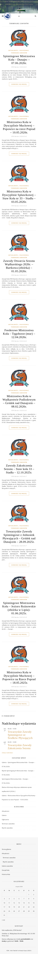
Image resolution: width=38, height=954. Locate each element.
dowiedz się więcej (19, 84)
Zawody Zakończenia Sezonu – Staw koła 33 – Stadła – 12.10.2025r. (19, 469)
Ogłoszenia (24, 50)
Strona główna (6, 849)
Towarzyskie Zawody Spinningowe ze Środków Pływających (20, 734)
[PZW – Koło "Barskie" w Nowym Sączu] (7, 16)
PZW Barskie (15, 67)
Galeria (4, 815)
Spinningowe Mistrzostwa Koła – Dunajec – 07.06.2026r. (19, 59)
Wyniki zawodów (7, 828)
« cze (3, 920)
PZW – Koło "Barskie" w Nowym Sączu (19, 1)
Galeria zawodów (7, 866)
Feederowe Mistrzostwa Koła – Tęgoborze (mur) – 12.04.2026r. (19, 334)
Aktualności (13, 50)
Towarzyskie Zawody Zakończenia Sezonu (20, 747)
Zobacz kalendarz (7, 753)
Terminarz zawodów (19, 53)
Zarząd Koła (5, 870)
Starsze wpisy (9, 716)
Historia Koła (6, 874)
